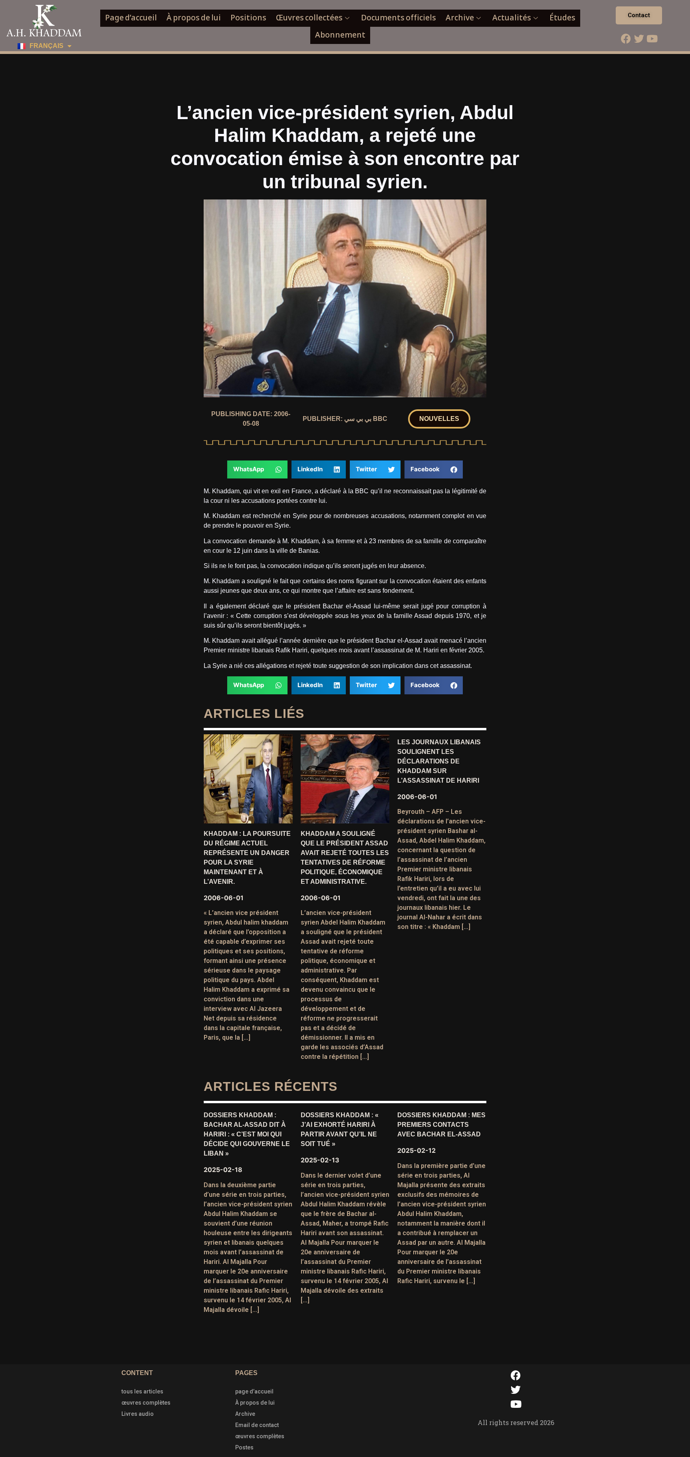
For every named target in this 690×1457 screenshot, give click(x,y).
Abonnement (340, 35)
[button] (439, 419)
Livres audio (137, 1414)
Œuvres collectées (309, 17)
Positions (248, 17)
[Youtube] (652, 38)
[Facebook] (626, 38)
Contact (639, 15)
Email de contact (257, 1425)
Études (562, 17)
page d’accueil (254, 1391)
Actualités (511, 17)
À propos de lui (194, 17)
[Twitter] (639, 38)
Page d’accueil (131, 17)
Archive (460, 17)
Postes (244, 1447)
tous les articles (142, 1391)
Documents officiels (398, 17)
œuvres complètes (146, 1402)
